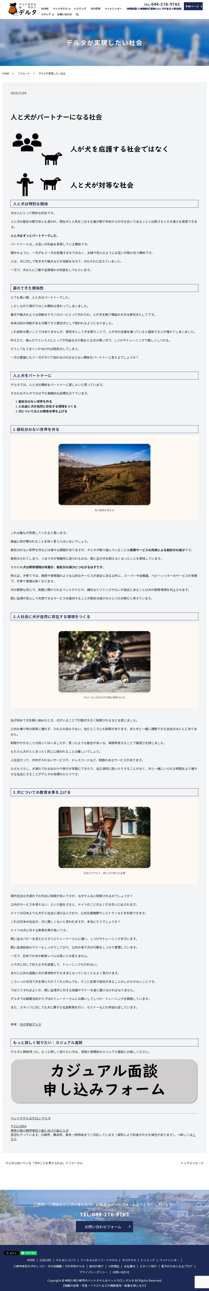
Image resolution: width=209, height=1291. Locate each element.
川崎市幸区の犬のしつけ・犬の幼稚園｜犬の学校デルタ (49, 1266)
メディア (46, 14)
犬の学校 (95, 8)
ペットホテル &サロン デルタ (31, 1118)
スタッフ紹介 (148, 1266)
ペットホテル (60, 8)
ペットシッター (113, 8)
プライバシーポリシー (93, 1272)
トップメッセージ (192, 1163)
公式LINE (45, 1260)
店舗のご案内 (148, 8)
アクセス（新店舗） (172, 8)
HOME (45, 8)
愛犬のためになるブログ (177, 1266)
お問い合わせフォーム (103, 1226)
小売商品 (131, 8)
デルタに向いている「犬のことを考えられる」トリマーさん (44, 1163)
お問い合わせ (64, 14)
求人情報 (193, 8)
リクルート (24, 73)
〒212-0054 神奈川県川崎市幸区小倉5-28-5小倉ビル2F (40, 1128)
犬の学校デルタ (30, 1024)
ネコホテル (129, 1260)
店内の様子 (96, 1266)
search (79, 14)
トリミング (80, 8)
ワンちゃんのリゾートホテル (99, 1260)
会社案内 (129, 1266)
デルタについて (66, 1260)
